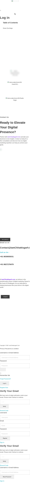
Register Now (4, 387)
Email (2, 421)
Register (5, 438)
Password (3, 361)
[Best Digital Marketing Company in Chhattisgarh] (3, 271)
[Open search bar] (15, 13)
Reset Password (7, 476)
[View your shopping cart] (0, 11)
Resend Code (4, 410)
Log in (5, 17)
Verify (4, 406)
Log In (4, 383)
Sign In (2, 442)
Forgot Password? (5, 379)
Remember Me (5, 375)
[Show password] (3, 369)
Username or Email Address (9, 353)
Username (3, 413)
